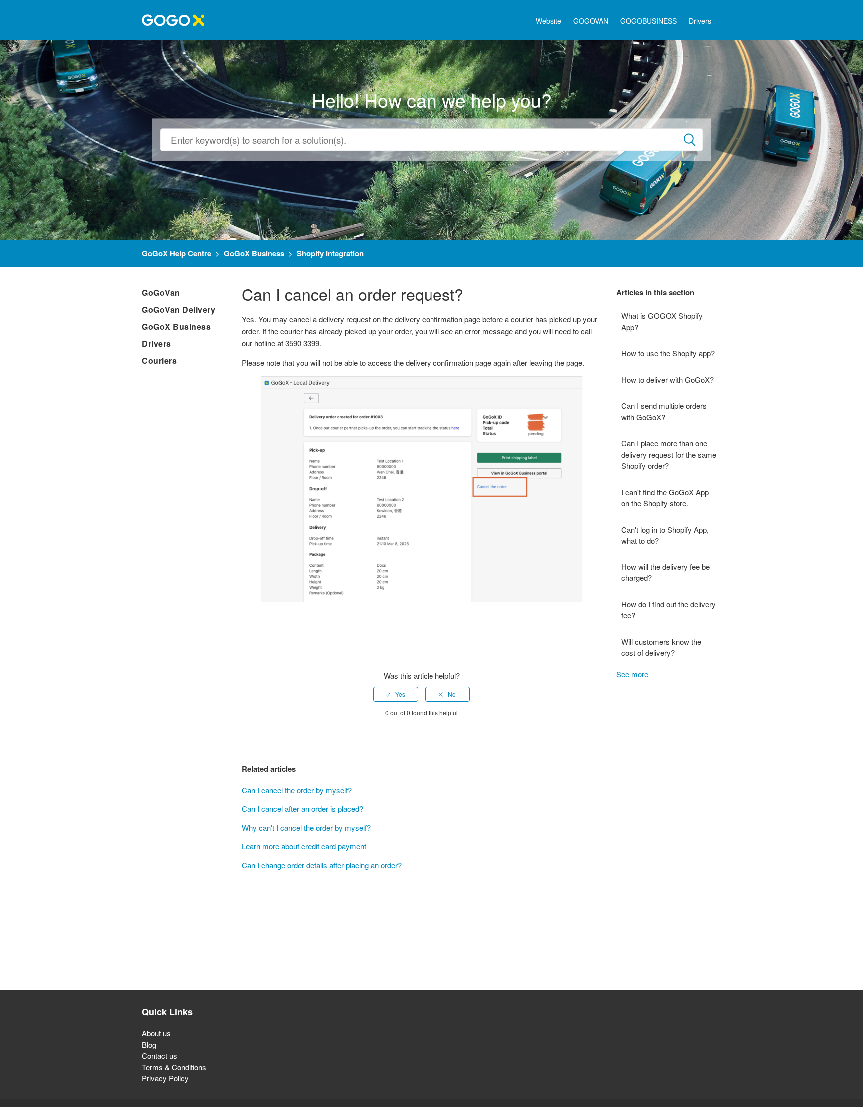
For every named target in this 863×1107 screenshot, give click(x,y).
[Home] (173, 19)
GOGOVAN (590, 21)
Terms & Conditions (174, 1067)
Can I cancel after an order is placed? (302, 808)
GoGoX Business (254, 253)
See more (632, 674)
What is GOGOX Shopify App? (662, 321)
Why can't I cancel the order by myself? (306, 827)
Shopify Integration (330, 253)
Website (548, 21)
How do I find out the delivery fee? (668, 610)
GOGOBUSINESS (648, 21)
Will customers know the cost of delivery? (661, 647)
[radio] (395, 694)
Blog (149, 1044)
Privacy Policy (165, 1078)
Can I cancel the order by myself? (297, 790)
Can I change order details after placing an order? (322, 865)
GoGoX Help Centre (176, 253)
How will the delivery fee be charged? (665, 572)
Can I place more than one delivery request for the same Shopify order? (668, 454)
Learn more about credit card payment (304, 846)
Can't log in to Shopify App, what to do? (665, 535)
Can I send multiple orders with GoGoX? (664, 411)
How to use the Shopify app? (668, 353)
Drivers (700, 21)
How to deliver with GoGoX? (667, 379)
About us (156, 1033)
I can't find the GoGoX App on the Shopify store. (665, 498)
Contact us (159, 1055)
